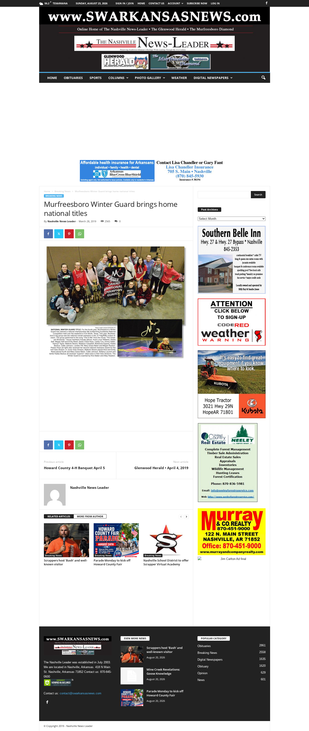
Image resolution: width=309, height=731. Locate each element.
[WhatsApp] (79, 233)
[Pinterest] (69, 233)
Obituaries (73, 78)
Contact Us (156, 3)
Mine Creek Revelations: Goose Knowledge (163, 671)
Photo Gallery (148, 78)
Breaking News (63, 191)
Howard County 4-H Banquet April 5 (74, 468)
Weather (179, 78)
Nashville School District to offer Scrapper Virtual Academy (166, 562)
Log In (215, 3)
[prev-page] (181, 516)
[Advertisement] (154, 116)
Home (52, 78)
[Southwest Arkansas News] (154, 39)
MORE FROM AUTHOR (90, 516)
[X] (58, 233)
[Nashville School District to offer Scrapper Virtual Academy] (166, 540)
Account (174, 3)
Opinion (202, 673)
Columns (116, 78)
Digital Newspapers (211, 78)
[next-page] (186, 516)
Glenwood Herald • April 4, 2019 (161, 468)
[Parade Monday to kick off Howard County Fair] (116, 540)
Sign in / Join (125, 3)
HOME (141, 3)
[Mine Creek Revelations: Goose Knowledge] (132, 675)
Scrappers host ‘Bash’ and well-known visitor (65, 562)
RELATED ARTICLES (59, 516)
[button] (263, 78)
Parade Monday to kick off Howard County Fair (112, 562)
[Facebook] (266, 3)
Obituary (203, 666)
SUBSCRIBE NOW (197, 3)
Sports (96, 78)
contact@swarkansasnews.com (80, 693)
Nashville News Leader (62, 221)
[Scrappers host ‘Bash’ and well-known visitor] (66, 540)
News (201, 680)
